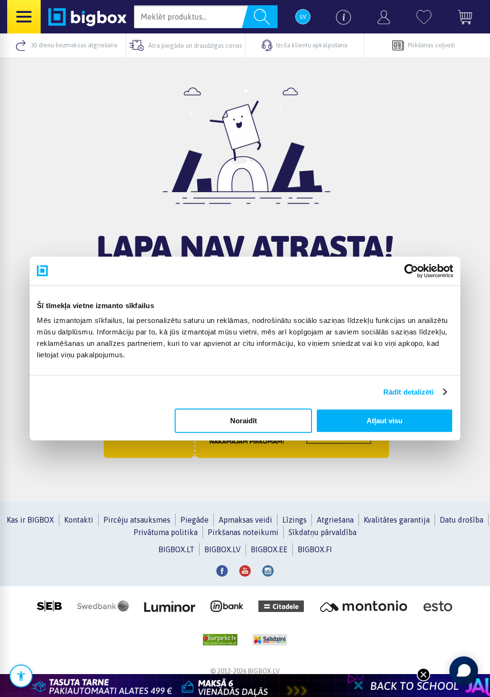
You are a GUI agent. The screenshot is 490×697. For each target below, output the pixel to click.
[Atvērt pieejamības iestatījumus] (21, 676)
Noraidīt (243, 421)
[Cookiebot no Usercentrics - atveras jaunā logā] (411, 271)
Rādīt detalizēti (408, 392)
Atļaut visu (384, 421)
